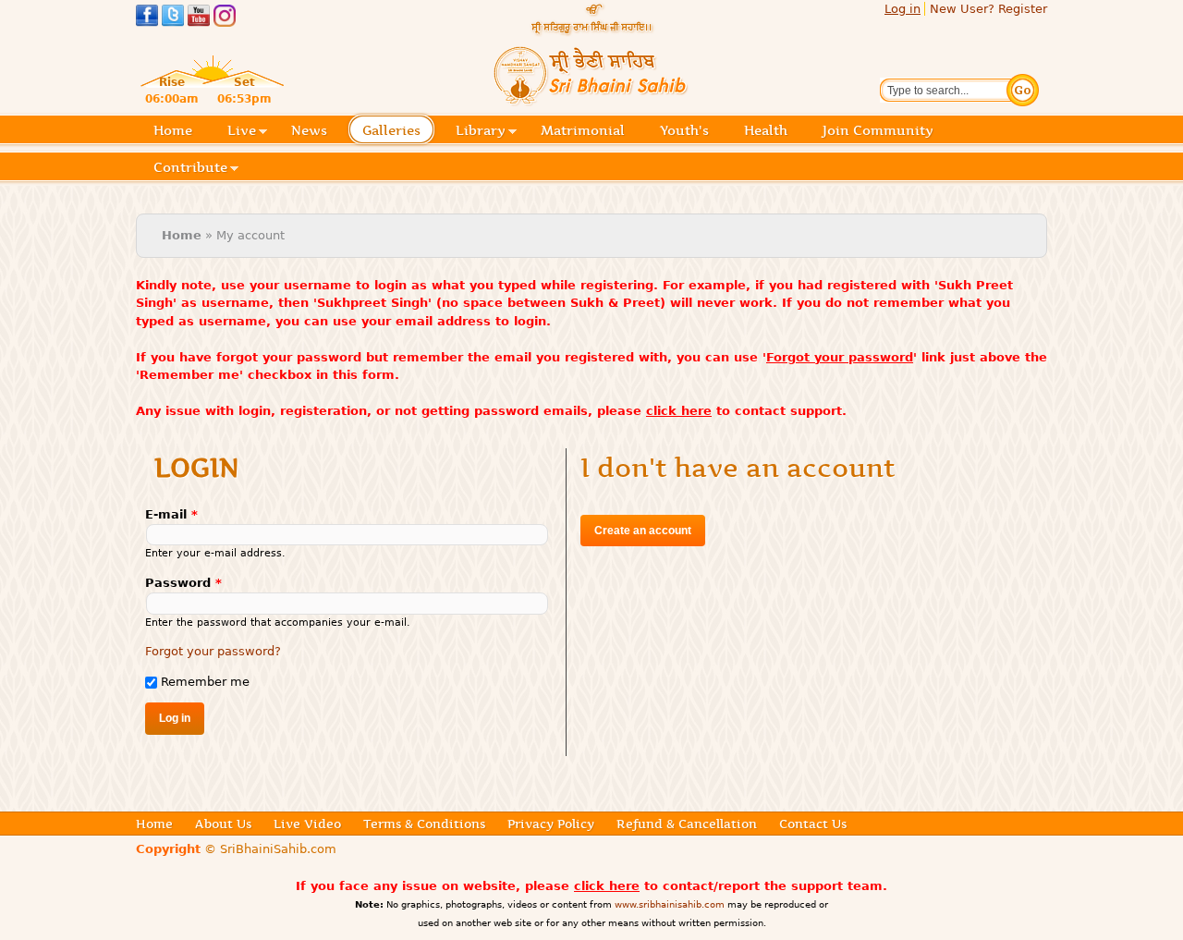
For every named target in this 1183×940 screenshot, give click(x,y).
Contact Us (813, 823)
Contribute (190, 168)
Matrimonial (583, 130)
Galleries (391, 131)
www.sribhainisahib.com (670, 904)
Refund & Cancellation (686, 823)
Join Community (878, 130)
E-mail (171, 514)
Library (481, 131)
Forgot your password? (213, 651)
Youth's (684, 130)
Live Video (307, 823)
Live (241, 131)
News (309, 130)
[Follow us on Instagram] (224, 18)
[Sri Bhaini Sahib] (591, 98)
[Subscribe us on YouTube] (199, 18)
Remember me (205, 682)
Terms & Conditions (424, 823)
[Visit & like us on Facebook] (147, 18)
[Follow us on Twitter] (173, 18)
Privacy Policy (550, 823)
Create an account (642, 530)
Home (172, 130)
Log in (902, 9)
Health (765, 130)
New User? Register (988, 9)
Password (183, 583)
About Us (223, 823)
